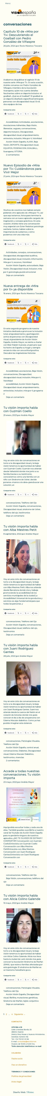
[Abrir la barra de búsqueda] (44, 4)
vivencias (20, 757)
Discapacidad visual (29, 145)
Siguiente (19, 1014)
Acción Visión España (16, 142)
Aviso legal (16, 1082)
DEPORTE (14, 145)
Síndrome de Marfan (12, 1001)
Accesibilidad (12, 122)
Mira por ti (27, 138)
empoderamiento (30, 135)
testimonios (24, 513)
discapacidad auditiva (27, 256)
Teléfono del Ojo (29, 503)
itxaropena (8, 151)
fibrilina (12, 998)
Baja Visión (31, 125)
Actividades (24, 122)
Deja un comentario (15, 275)
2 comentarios (13, 155)
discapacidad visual (12, 135)
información (36, 259)
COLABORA (16, 1053)
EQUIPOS (7, 148)
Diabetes (23, 751)
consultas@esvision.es (26, 1042)
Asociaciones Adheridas (14, 125)
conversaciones (28, 128)
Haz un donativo (19, 1065)
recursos (18, 262)
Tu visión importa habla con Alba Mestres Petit (20, 528)
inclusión (18, 138)
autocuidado (32, 265)
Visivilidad (37, 138)
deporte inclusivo (11, 132)
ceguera (17, 128)
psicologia (14, 272)
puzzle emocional (28, 272)
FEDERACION (19, 148)
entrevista (8, 138)
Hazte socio (16, 1059)
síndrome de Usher (31, 509)
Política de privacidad (21, 1076)
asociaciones (37, 122)
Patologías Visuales (30, 741)
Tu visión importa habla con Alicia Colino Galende (21, 897)
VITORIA (18, 151)
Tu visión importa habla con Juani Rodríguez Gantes (20, 648)
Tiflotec (30, 1092)
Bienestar (7, 128)
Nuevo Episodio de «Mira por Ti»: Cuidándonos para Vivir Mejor (22, 169)
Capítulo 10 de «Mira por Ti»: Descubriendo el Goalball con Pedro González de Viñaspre (21, 36)
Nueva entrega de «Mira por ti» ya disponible (20, 287)
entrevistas (8, 391)
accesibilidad (12, 384)
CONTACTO (16, 1022)
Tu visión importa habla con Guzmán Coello (20, 409)
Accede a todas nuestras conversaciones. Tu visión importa (21, 774)
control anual (33, 747)
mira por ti (28, 391)
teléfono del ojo (10, 513)
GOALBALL (32, 148)
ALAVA (30, 142)
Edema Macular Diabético (21, 754)
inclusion (33, 269)
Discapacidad (26, 132)
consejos (22, 252)
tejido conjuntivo (31, 1001)
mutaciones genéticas (27, 998)
